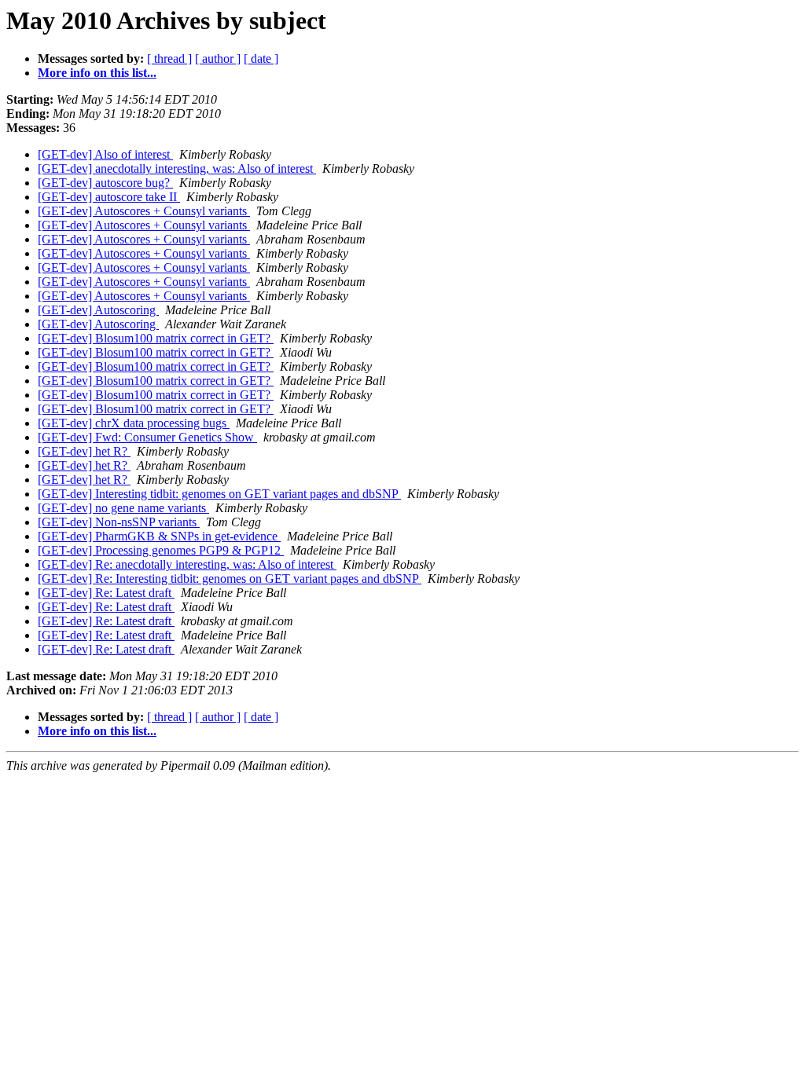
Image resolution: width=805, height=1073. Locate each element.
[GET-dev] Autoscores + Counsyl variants (144, 211)
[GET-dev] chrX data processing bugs (134, 423)
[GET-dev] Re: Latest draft (106, 592)
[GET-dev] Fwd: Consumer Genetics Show (147, 437)
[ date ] (261, 58)
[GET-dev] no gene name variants (123, 508)
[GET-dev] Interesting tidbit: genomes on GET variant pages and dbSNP (219, 493)
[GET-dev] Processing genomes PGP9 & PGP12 (161, 550)
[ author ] (218, 58)
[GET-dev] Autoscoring (98, 310)
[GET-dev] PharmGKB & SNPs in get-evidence (159, 536)
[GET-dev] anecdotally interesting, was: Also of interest (177, 168)
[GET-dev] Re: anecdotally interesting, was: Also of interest (187, 564)
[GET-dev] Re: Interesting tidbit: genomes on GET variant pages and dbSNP (229, 578)
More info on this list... (97, 72)
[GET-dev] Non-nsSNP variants (119, 522)
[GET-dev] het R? (84, 451)
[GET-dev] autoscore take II (109, 196)
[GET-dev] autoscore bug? (105, 182)
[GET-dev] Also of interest (105, 154)
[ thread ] (169, 58)
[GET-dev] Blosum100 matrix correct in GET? (156, 338)
